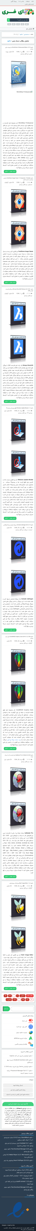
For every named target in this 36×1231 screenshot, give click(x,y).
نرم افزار (26, 54)
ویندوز (22, 54)
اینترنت (30, 530)
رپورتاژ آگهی (14, 1)
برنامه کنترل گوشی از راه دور (18, 1090)
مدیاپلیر (30, 185)
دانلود (10, 52)
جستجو (6, 1009)
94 (10, 996)
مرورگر (26, 530)
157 (15, 1000)
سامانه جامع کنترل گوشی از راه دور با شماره (18, 1095)
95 (5, 996)
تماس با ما (21, 1)
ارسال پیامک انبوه (18, 1085)
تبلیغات (28, 1)
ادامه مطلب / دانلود (10, 171)
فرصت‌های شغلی (29, 4)
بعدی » (9, 1000)
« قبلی (22, 996)
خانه (32, 1)
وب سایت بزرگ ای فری (13, 740)
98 (23, 1000)
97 (27, 1000)
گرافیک (6, 183)
